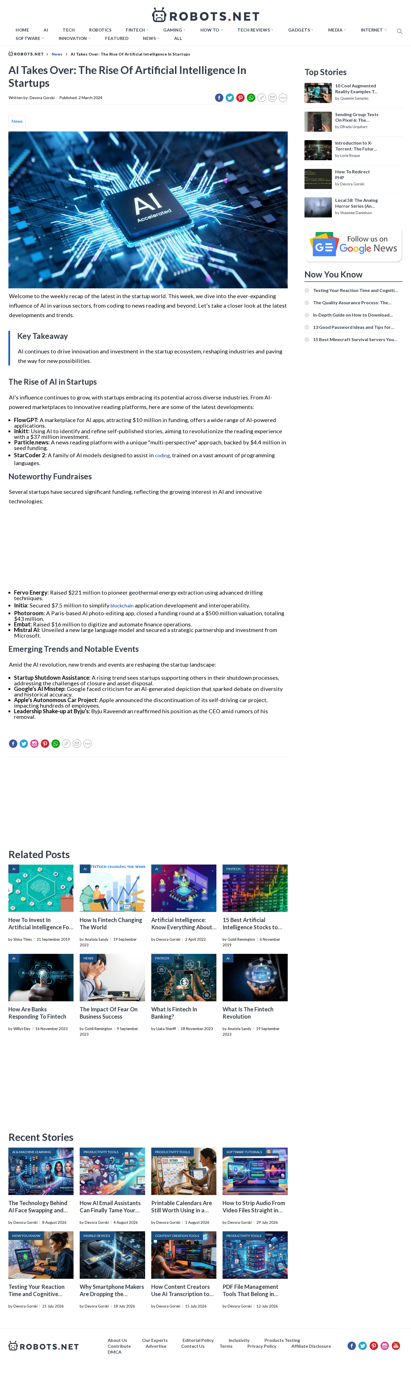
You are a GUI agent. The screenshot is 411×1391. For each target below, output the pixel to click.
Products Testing (282, 1340)
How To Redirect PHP (352, 174)
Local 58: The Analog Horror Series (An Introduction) (356, 203)
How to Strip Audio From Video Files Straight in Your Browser (254, 1210)
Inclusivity (239, 1340)
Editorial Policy (198, 1340)
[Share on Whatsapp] (251, 98)
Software (28, 38)
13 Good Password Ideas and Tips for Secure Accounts (352, 327)
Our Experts (155, 1340)
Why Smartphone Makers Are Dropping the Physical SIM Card (112, 1293)
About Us (117, 1340)
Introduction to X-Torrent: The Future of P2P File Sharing (355, 146)
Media (335, 29)
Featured (116, 38)
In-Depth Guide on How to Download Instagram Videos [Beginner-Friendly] (352, 314)
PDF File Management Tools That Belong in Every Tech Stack (250, 1293)
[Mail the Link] (272, 98)
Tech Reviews (253, 29)
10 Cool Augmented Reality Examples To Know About (356, 89)
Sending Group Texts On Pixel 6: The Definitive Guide (357, 117)
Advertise (156, 1346)
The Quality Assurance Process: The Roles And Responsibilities (350, 302)
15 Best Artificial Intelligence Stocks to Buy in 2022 (250, 927)
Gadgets (299, 29)
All (178, 38)
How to (209, 29)
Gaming (172, 29)
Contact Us (193, 1346)
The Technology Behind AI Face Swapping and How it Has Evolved (37, 1210)
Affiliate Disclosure (311, 1346)
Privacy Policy (262, 1346)
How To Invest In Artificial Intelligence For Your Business (39, 927)
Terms (226, 1346)
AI (46, 29)
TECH (69, 29)
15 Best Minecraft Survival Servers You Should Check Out (353, 339)
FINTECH (135, 29)
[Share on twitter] (230, 98)
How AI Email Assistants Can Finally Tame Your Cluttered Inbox (110, 1210)
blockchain (122, 605)
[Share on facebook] (219, 98)
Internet (372, 29)
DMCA (114, 1351)
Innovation (73, 38)
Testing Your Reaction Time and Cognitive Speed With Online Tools (39, 1293)
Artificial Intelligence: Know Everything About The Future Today (181, 927)
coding (162, 455)
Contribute (119, 1346)
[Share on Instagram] (34, 743)
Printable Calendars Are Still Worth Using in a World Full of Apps (181, 1210)
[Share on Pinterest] (240, 98)
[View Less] (283, 98)
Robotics (100, 29)
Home (22, 29)
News (149, 38)
